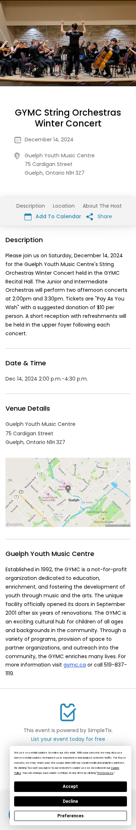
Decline (70, 801)
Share (104, 216)
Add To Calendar (57, 216)
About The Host (102, 205)
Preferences (70, 815)
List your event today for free (68, 739)
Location (64, 205)
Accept (70, 786)
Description (30, 205)
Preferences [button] (105, 773)
